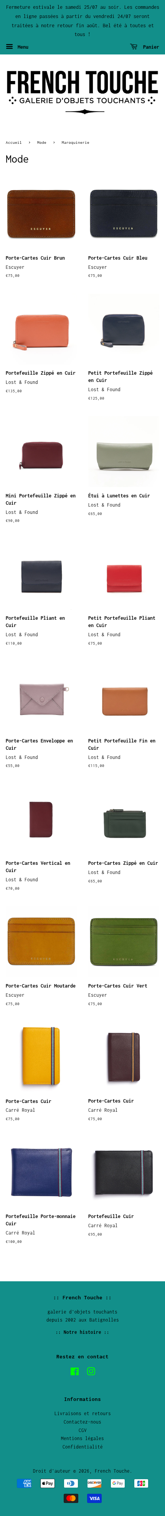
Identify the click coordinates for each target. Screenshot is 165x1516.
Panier (149, 47)
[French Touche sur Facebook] (74, 1373)
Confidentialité (83, 1446)
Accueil (14, 142)
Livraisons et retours (82, 1413)
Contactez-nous (82, 1421)
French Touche (112, 1470)
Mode (41, 142)
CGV (83, 1430)
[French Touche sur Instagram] (91, 1373)
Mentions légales (82, 1438)
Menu (21, 47)
